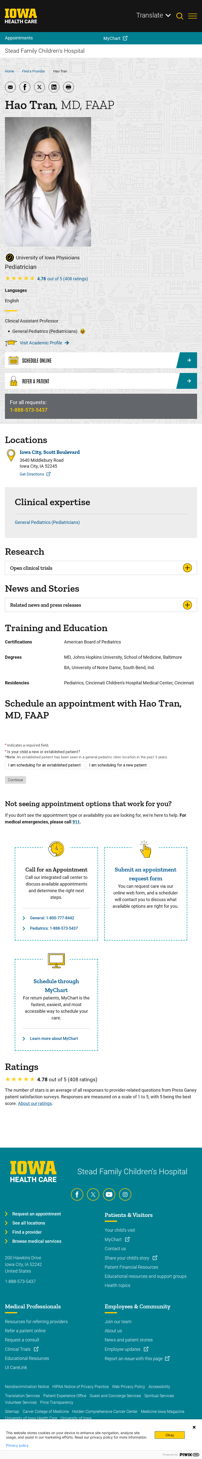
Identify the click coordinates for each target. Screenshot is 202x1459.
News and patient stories (129, 1339)
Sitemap (12, 1411)
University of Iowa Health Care (31, 1418)
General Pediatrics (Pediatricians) (47, 522)
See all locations (28, 1223)
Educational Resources (27, 1358)
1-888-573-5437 (29, 410)
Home (9, 71)
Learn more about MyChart (54, 1038)
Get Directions (32, 474)
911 (76, 821)
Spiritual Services (159, 1395)
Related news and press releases (45, 605)
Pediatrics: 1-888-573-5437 (54, 928)
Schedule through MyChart (56, 986)
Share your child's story (127, 1258)
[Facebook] (77, 1194)
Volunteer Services (21, 1402)
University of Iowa (76, 1418)
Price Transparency (56, 1402)
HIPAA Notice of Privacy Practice (80, 1386)
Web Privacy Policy (128, 1386)
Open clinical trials (31, 568)
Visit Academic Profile (41, 342)
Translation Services (22, 1395)
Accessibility (159, 1386)
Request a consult (22, 1339)
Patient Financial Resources (131, 1267)
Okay (170, 1435)
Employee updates (123, 1349)
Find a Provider (33, 71)
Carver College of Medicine (46, 1411)
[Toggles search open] (182, 16)
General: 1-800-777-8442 (52, 918)
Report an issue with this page (134, 1358)
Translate (149, 15)
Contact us (115, 1248)
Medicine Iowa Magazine (162, 1411)
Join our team (118, 1321)
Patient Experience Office (64, 1395)
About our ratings (35, 1103)
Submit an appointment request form (145, 874)
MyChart (114, 1239)
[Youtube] (109, 1194)
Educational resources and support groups (145, 1276)
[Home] (24, 16)
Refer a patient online (25, 1330)
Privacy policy (17, 1445)
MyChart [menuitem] (111, 38)
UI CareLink (16, 1367)
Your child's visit (120, 1230)
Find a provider (27, 1232)
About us (113, 1330)
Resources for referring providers (36, 1321)
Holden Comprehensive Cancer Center (104, 1411)
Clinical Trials (18, 1349)
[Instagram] (125, 1194)
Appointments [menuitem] (19, 37)
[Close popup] (194, 1427)
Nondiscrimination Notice (27, 1386)
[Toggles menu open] (192, 16)
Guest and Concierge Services (115, 1395)
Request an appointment (36, 1213)
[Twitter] (93, 1194)
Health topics (117, 1285)
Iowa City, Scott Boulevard (50, 452)
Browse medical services (36, 1241)
